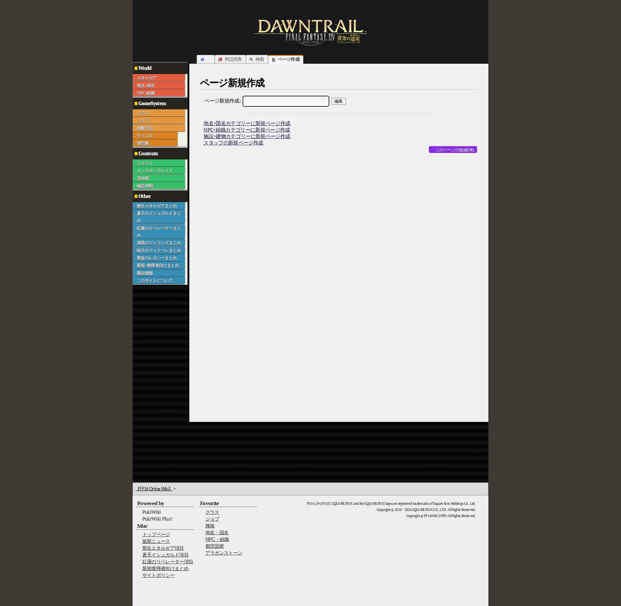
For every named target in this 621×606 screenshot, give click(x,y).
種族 (210, 525)
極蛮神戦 (145, 186)
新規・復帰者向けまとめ (158, 265)
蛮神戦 (143, 178)
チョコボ (145, 135)
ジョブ (143, 120)
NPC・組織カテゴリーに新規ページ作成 (246, 129)
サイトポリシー (158, 575)
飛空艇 (143, 143)
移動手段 (145, 128)
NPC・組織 (146, 93)
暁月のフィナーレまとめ (159, 250)
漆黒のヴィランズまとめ (159, 242)
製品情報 (145, 273)
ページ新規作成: (222, 100)
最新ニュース (156, 541)
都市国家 (214, 546)
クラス (143, 113)
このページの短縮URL (454, 150)
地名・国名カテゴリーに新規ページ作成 (246, 123)
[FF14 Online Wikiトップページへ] (310, 32)
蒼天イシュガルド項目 (165, 554)
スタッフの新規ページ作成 (233, 142)
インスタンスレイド (155, 170)
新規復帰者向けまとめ (165, 568)
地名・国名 (146, 85)
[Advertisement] (158, 382)
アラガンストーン (224, 553)
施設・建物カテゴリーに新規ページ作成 (246, 136)
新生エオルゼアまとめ (157, 206)
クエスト (145, 163)
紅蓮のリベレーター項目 (167, 561)
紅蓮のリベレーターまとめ (159, 231)
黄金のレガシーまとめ (157, 258)
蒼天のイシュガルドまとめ (159, 216)
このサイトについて (155, 280)
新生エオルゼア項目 (163, 548)
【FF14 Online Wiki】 (154, 488)
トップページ (156, 534)
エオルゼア (147, 78)
